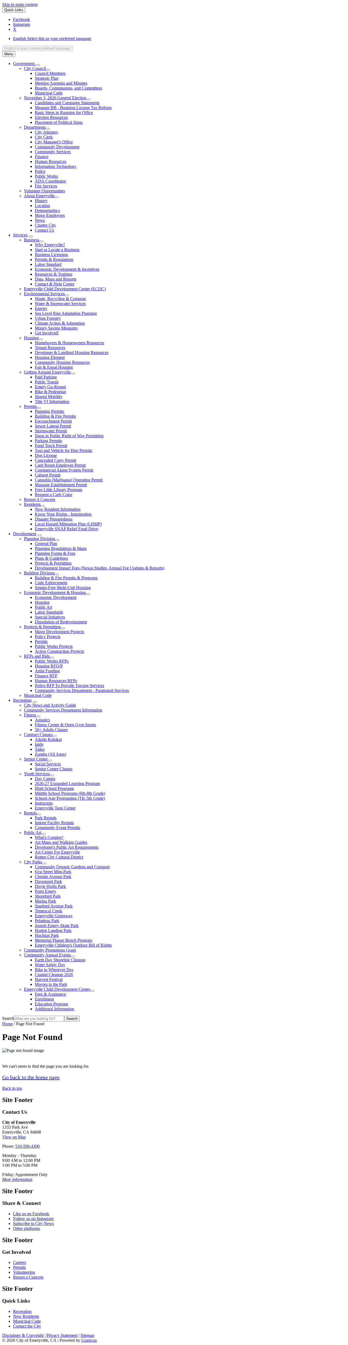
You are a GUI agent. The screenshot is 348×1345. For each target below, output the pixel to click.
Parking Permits (48, 440)
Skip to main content (20, 4)
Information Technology (55, 166)
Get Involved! (47, 333)
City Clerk (44, 137)
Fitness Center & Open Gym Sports (65, 724)
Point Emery (45, 891)
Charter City (45, 225)
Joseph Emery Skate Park (57, 925)
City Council (35, 68)
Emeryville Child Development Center (57, 989)
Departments (35, 127)
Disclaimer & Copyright (23, 1335)
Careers (19, 1262)
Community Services (53, 151)
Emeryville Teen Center (55, 808)
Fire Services (46, 186)
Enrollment (44, 999)
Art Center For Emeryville (57, 852)
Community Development (57, 146)
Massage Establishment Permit (61, 484)
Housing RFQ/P (49, 666)
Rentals (30, 813)
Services (20, 235)
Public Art (43, 607)
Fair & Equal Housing (54, 367)
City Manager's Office (54, 142)
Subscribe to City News (33, 1223)
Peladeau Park (47, 920)
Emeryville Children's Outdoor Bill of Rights (73, 945)
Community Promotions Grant (50, 950)
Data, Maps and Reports (55, 279)
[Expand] (38, 65)
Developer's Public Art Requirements (66, 847)
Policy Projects (47, 636)
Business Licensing (51, 254)
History (41, 200)
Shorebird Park (48, 896)
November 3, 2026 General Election (55, 98)
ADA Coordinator (50, 181)
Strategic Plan (46, 78)
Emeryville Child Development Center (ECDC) (65, 289)
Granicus (89, 1340)
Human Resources (50, 161)
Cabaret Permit (47, 475)
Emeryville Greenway (54, 915)
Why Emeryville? (50, 244)
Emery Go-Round (50, 386)
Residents (32, 504)
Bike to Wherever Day (54, 969)
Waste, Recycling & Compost (60, 298)
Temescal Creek (48, 911)
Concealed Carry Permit (55, 460)
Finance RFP (46, 675)
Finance (41, 156)
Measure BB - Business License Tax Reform (73, 107)
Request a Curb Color (53, 494)
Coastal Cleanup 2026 (54, 974)
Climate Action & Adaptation (60, 323)
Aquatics (42, 720)
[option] (179, 38)
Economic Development (55, 597)
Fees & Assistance (50, 994)
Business (31, 240)
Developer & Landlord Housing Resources (71, 352)
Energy (41, 308)
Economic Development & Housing (55, 592)
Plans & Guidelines (51, 558)
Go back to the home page (31, 1077)
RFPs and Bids (37, 656)
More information (17, 1179)
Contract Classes (38, 734)
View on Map (14, 1137)
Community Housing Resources (62, 362)
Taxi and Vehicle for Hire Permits (63, 450)
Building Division (39, 573)
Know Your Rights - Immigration (63, 514)
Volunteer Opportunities (44, 191)
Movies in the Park (51, 984)
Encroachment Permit (53, 421)
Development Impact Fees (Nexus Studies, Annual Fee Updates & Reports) (99, 568)
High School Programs (54, 788)
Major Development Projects (59, 631)
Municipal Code (49, 93)
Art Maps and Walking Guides (61, 842)
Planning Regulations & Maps (60, 548)
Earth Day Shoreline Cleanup (60, 960)
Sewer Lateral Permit (53, 426)
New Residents (26, 1316)
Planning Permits (49, 411)
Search (8, 1018)
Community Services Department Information (63, 710)
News (40, 220)
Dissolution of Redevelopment (61, 622)
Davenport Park (48, 881)
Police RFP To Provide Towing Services (69, 685)
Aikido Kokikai (48, 739)
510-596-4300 (27, 1146)
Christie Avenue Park (53, 876)
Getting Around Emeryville (47, 372)
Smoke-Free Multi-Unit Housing (63, 587)
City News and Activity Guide (50, 705)
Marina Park (45, 901)
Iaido (39, 744)
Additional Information (54, 1009)
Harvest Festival (49, 979)
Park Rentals (46, 817)
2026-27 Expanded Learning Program (67, 783)
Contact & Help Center (54, 284)
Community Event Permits (57, 827)
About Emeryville (39, 195)
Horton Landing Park (53, 930)
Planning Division (39, 538)
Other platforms (26, 1228)
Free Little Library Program (58, 489)
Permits (30, 406)
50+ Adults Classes (51, 729)
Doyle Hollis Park (50, 886)
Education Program (51, 1004)
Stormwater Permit (51, 431)
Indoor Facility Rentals (54, 822)
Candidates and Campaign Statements (67, 102)
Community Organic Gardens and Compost (72, 866)
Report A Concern (39, 499)
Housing (31, 338)
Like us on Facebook (31, 1213)
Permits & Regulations (54, 259)
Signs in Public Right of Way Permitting (69, 435)
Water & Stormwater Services (60, 303)
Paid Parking (46, 377)
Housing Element (50, 357)
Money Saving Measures (56, 328)
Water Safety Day (50, 964)
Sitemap (87, 1335)
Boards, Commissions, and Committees (68, 88)
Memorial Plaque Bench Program (63, 940)
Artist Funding (47, 671)
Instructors (44, 803)
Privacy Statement (61, 1335)
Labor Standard (48, 264)
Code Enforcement (51, 582)
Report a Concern (28, 1277)
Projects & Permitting (53, 563)
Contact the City (27, 1326)
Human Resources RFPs (56, 680)
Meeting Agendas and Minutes (61, 83)
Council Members (50, 73)
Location (42, 205)
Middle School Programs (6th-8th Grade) (70, 793)
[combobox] (37, 48)
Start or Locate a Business (57, 249)
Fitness (30, 715)
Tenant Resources (50, 347)
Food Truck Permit (51, 445)
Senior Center (36, 759)
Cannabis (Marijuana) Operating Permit (68, 480)
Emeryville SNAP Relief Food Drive (66, 529)
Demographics (47, 210)
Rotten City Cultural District (59, 857)
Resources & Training (53, 274)
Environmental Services (44, 293)
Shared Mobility (49, 396)
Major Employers (50, 215)
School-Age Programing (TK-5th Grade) (70, 798)
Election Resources (51, 117)
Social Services (48, 764)
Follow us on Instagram (33, 1218)
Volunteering (24, 1272)
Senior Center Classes (53, 769)
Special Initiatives (50, 617)
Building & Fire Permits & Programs (66, 577)
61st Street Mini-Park (53, 871)
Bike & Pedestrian (50, 391)
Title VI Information (52, 401)
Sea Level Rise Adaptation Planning (66, 313)
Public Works (46, 176)
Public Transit (46, 382)
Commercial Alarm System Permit (64, 470)
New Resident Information (57, 509)
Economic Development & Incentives (67, 269)
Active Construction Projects (59, 651)
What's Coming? (49, 837)
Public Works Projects (54, 646)
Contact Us (44, 230)
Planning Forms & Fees (55, 553)
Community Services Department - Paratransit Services (82, 690)
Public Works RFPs (52, 661)
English (52, 38)
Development (24, 533)
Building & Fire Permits (55, 416)
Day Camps (45, 778)
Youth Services (37, 773)
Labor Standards (49, 612)
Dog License (46, 455)
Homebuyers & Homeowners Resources (69, 342)
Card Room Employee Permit (60, 465)
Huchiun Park (47, 935)
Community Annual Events (47, 955)
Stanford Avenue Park (54, 906)
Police (40, 171)
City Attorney (46, 132)
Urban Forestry (48, 318)
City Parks (33, 862)
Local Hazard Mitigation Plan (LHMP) (68, 524)
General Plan (46, 543)
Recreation (22, 700)
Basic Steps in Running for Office (64, 112)
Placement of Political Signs (59, 122)
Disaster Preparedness (53, 519)
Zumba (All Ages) (50, 754)
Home (7, 1023)
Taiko (40, 749)
